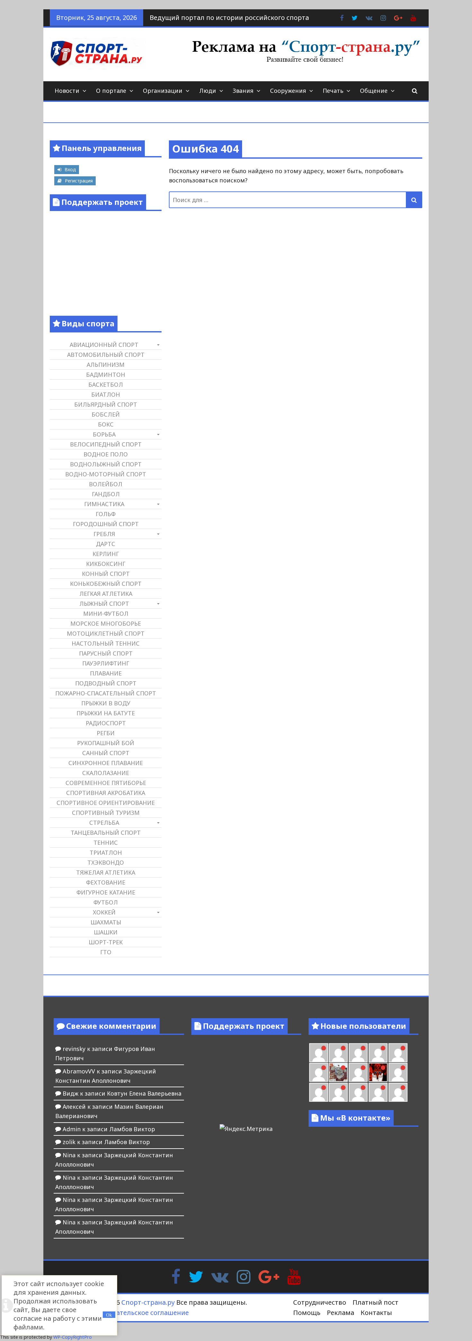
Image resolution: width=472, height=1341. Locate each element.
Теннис (105, 842)
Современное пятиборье (106, 783)
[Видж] (378, 1092)
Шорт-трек (106, 942)
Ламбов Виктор (132, 1129)
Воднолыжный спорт (106, 464)
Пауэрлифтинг (105, 663)
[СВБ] (338, 1092)
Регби (106, 733)
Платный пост (375, 1302)
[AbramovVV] (358, 1092)
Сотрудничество (319, 1302)
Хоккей (104, 912)
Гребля (104, 534)
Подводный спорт (105, 683)
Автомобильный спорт (105, 354)
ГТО (105, 952)
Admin (72, 1129)
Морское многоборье (105, 623)
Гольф (106, 514)
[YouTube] (294, 1276)
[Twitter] (195, 1276)
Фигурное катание (105, 892)
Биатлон (105, 394)
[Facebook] (176, 1276)
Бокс (106, 424)
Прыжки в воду (105, 703)
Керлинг (105, 554)
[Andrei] (319, 1092)
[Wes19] (338, 1072)
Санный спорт (105, 753)
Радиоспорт (106, 723)
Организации (162, 90)
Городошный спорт (106, 524)
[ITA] (358, 1072)
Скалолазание (105, 773)
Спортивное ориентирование (106, 803)
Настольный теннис (106, 643)
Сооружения (288, 90)
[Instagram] (243, 1276)
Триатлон (106, 852)
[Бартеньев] (398, 1072)
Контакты (376, 1312)
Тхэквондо (105, 862)
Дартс (105, 544)
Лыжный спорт (104, 603)
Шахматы (106, 922)
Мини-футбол (105, 613)
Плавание (106, 673)
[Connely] (378, 1053)
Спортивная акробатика (105, 793)
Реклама (340, 1312)
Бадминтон (105, 374)
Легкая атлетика (105, 593)
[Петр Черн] (338, 1053)
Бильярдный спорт (105, 404)
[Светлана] (398, 1053)
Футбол (105, 902)
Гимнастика (104, 504)
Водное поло (105, 454)
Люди (207, 90)
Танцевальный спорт (106, 832)
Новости (67, 90)
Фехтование (105, 882)
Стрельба (104, 822)
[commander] (319, 1072)
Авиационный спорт (104, 344)
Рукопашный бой (105, 743)
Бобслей (106, 414)
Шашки (106, 932)
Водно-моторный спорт (105, 474)
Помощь (306, 1312)
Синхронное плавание (105, 763)
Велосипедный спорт (106, 444)
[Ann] (358, 1053)
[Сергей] (398, 1092)
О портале (111, 90)
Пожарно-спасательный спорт (105, 693)
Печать (333, 90)
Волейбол (105, 484)
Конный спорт (106, 574)
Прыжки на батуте (105, 713)
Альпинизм (106, 364)
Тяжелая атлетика (105, 872)
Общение (374, 90)
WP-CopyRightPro (72, 1337)
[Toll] (319, 1053)
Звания (243, 90)
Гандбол (106, 494)
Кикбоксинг (105, 564)
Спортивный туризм (106, 812)
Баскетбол (105, 384)
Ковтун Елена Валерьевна (144, 1093)
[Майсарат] (378, 1072)
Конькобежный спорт (106, 583)
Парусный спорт (106, 653)
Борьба (104, 434)
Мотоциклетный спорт (105, 633)
